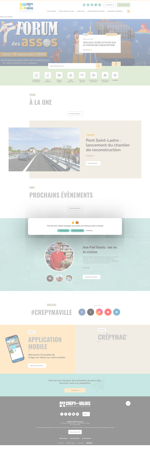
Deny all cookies (78, 230)
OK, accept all (64, 230)
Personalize (89, 230)
